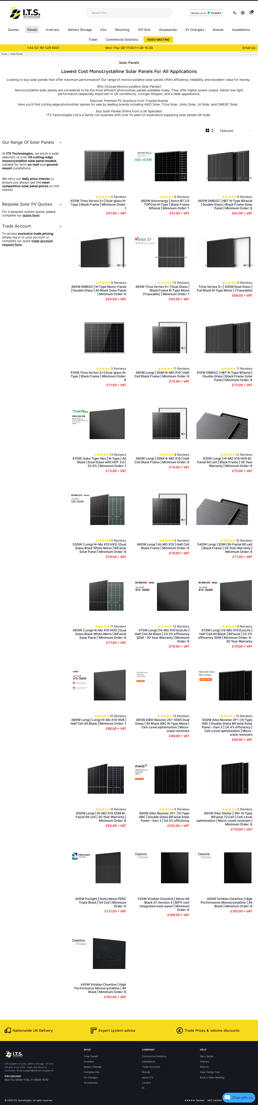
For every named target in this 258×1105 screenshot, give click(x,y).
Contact (146, 1082)
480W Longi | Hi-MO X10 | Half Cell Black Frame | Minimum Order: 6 (163, 546)
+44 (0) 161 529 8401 (43, 48)
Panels (32, 30)
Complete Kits (91, 1072)
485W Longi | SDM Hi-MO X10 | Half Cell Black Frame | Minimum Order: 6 (161, 460)
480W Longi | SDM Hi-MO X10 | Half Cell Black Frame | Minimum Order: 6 (161, 374)
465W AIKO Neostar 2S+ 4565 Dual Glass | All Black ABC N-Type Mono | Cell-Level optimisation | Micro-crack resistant (162, 725)
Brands (218, 30)
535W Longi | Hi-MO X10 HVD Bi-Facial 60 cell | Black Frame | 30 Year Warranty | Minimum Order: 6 (224, 462)
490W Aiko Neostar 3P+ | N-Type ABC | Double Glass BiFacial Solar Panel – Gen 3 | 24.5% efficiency (164, 816)
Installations (241, 30)
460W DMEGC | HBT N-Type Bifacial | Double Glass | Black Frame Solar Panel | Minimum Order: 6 (225, 204)
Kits (103, 30)
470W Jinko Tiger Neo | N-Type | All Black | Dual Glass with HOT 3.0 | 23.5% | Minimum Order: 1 (99, 462)
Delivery (204, 1061)
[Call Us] (235, 13)
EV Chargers (195, 30)
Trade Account (16, 226)
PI (143, 1088)
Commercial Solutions (122, 39)
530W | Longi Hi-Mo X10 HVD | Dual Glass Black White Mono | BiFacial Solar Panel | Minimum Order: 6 (99, 548)
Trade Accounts (151, 1066)
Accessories (168, 30)
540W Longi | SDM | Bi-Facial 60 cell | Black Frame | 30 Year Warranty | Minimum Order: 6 (224, 548)
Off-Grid (144, 30)
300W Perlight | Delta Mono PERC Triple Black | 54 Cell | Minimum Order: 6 (100, 902)
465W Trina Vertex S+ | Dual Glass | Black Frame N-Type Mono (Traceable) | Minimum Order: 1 (162, 290)
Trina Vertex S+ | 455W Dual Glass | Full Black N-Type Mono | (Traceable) (224, 288)
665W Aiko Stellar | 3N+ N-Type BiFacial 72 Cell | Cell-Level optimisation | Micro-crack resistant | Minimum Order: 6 (224, 818)
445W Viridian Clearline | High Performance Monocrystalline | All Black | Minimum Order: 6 (100, 988)
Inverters (52, 30)
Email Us (249, 48)
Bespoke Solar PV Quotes (27, 204)
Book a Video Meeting (212, 1077)
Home (4, 54)
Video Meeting (158, 39)
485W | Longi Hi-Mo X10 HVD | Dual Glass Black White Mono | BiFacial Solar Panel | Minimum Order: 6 (99, 633)
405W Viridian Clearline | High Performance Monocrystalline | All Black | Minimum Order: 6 (226, 902)
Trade (92, 39)
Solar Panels (91, 1056)
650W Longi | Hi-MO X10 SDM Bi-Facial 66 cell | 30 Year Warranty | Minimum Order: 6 (101, 816)
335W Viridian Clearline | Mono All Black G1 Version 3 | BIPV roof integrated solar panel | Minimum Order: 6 (163, 904)
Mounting (122, 30)
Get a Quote (206, 1056)
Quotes (13, 30)
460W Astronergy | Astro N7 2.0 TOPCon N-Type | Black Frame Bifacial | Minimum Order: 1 (165, 204)
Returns (204, 1066)
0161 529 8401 (13, 1076)
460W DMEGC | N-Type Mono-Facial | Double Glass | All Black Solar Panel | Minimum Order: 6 (98, 290)
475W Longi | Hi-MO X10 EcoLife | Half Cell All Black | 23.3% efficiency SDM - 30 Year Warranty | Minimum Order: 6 (162, 635)
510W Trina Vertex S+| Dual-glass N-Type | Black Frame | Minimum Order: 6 (98, 376)
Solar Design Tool (210, 1072)
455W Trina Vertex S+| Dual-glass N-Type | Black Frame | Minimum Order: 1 (98, 204)
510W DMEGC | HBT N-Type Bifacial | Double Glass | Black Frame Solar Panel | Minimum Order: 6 (224, 376)
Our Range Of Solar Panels (28, 142)
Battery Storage (80, 30)
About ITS (147, 1077)
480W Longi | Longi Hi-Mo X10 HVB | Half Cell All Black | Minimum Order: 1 (98, 721)
